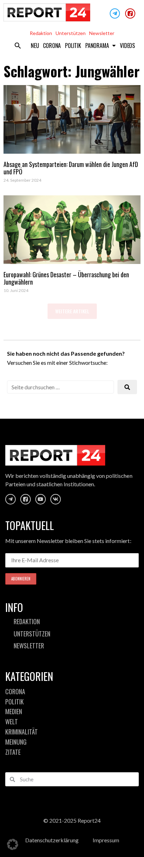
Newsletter (101, 33)
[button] (17, 45)
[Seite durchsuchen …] (60, 387)
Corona (52, 45)
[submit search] (127, 387)
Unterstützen (71, 33)
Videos (127, 45)
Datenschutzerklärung (52, 840)
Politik (73, 45)
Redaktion (41, 33)
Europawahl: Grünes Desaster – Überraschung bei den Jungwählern (66, 278)
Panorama (97, 45)
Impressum (106, 840)
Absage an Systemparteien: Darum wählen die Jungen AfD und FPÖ (70, 168)
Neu (35, 45)
